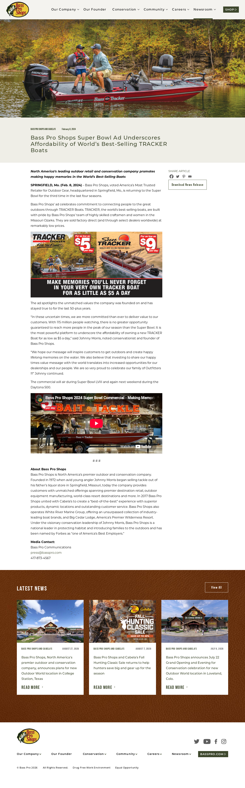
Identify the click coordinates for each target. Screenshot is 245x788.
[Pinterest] (183, 176)
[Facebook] (171, 176)
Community (154, 9)
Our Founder (94, 9)
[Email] (190, 176)
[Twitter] (177, 176)
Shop (229, 9)
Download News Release (187, 184)
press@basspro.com (46, 552)
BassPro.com (211, 754)
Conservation (124, 9)
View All (216, 587)
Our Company (63, 9)
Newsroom (203, 9)
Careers (179, 9)
